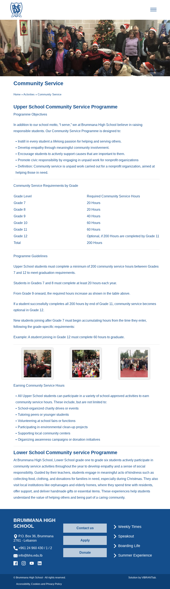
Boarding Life (128, 546)
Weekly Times (129, 527)
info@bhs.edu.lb (30, 555)
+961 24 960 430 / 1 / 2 (35, 548)
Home (17, 94)
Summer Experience (134, 555)
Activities (29, 94)
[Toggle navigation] (157, 10)
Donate (85, 552)
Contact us (85, 528)
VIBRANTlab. (149, 577)
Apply (85, 540)
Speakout (125, 536)
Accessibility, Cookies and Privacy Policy (39, 584)
